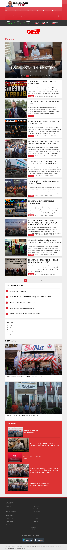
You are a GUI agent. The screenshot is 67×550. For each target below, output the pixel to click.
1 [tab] (18, 76)
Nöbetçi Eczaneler (12, 334)
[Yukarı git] (64, 547)
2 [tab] (21, 76)
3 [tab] (24, 76)
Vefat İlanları (9, 521)
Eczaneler (45, 22)
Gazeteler (55, 22)
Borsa (37, 22)
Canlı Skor (9, 328)
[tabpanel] (33, 60)
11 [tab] (49, 76)
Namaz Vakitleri (11, 332)
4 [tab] (27, 76)
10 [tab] (46, 76)
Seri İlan (36, 521)
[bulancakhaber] (33, 3)
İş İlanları (36, 518)
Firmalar (8, 524)
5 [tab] (30, 76)
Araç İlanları (9, 518)
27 (38, 280)
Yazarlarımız (10, 336)
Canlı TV (9, 326)
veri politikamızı (9, 548)
